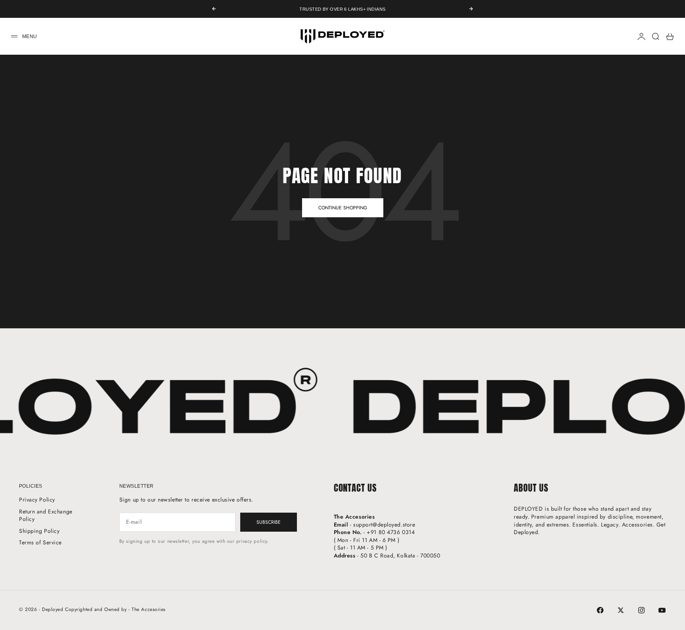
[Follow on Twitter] (621, 610)
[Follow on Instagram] (641, 610)
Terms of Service (40, 542)
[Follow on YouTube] (662, 610)
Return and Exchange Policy (46, 515)
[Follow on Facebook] (600, 610)
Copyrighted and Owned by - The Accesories (115, 609)
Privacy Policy (37, 500)
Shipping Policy (39, 531)
